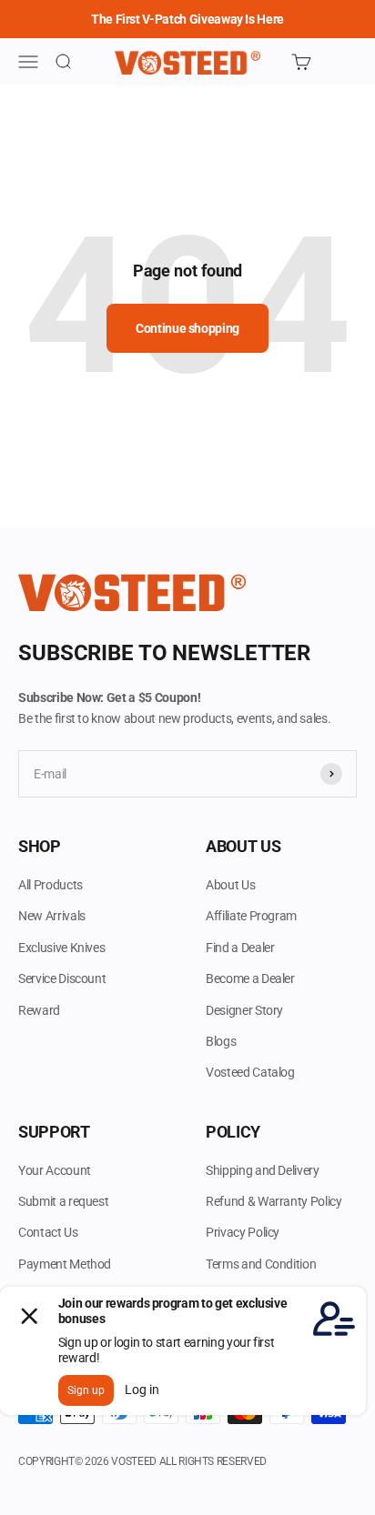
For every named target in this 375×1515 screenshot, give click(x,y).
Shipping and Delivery (262, 1170)
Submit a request (63, 1201)
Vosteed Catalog (250, 1072)
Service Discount (62, 978)
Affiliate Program (251, 915)
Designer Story (244, 1010)
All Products (50, 885)
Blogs (221, 1041)
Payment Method (64, 1264)
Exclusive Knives (61, 947)
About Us (230, 885)
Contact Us (48, 1232)
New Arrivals (52, 915)
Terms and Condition (261, 1264)
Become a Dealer (250, 978)
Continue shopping (187, 328)
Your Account (54, 1170)
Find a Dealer (240, 947)
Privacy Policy (242, 1232)
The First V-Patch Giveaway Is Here (187, 19)
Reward (39, 1010)
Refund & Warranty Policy (274, 1201)
